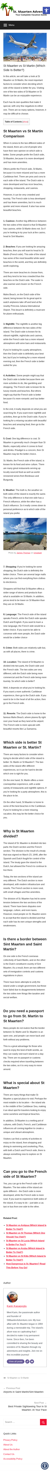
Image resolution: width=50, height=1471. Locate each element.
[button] (45, 1466)
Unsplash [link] (38, 553)
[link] (46, 10)
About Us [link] (7, 1445)
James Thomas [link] (23, 553)
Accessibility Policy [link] (12, 1459)
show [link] (25, 122)
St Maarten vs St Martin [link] (18, 1378)
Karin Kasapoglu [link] (17, 1306)
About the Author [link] (11, 1449)
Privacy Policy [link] (10, 1440)
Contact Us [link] (8, 1454)
